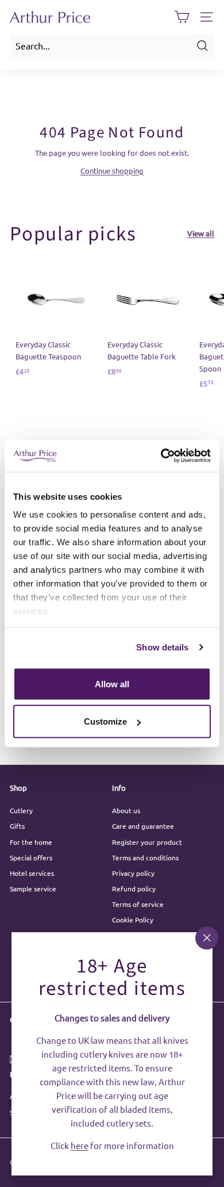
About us (126, 810)
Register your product (147, 842)
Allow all (112, 683)
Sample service (33, 888)
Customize (105, 721)
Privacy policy (133, 873)
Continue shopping (112, 170)
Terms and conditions (145, 857)
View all (200, 233)
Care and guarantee (143, 825)
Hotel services (32, 873)
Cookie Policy (132, 919)
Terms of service (138, 904)
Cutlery (21, 810)
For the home (31, 842)
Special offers (31, 857)
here (79, 1145)
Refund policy (134, 888)
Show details (162, 647)
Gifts (17, 825)
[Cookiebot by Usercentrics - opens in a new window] (161, 456)
